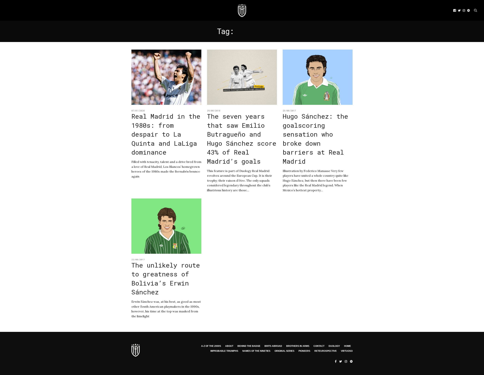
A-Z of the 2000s (211, 346)
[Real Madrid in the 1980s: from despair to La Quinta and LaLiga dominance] (166, 77)
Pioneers (304, 351)
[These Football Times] (242, 10)
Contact (318, 346)
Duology (334, 346)
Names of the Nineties (256, 351)
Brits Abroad (273, 346)
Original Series (284, 351)
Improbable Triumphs (224, 351)
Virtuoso (347, 351)
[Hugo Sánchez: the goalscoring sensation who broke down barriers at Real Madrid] (318, 77)
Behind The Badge (248, 346)
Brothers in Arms (297, 346)
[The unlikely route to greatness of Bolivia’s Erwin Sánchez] (166, 226)
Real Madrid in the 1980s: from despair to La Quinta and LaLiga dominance (165, 134)
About (229, 346)
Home (347, 346)
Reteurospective (325, 351)
